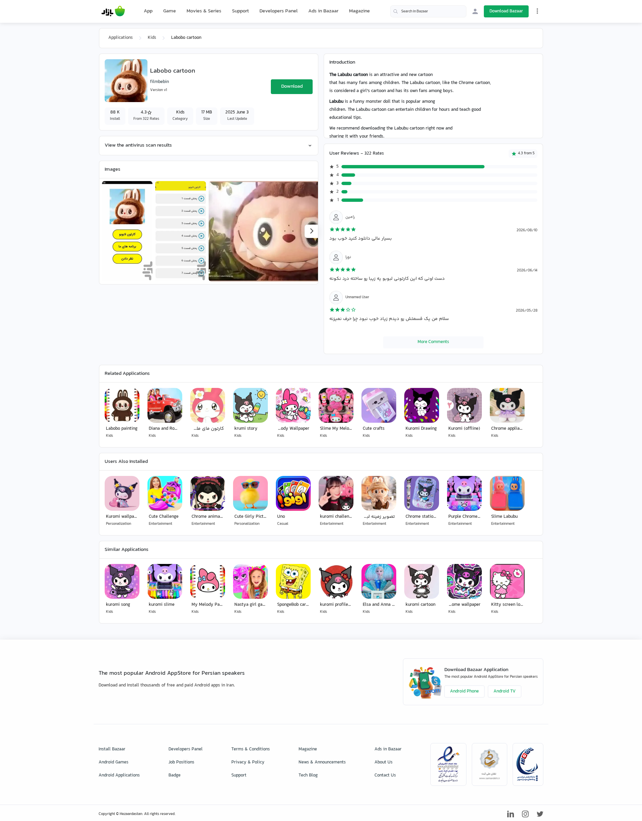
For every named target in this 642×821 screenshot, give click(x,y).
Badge (175, 775)
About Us (383, 762)
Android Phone (464, 691)
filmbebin (159, 82)
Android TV (505, 691)
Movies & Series (204, 11)
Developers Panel (278, 11)
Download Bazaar (506, 11)
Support (240, 11)
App (148, 11)
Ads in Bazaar (323, 11)
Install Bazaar (112, 749)
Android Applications (119, 775)
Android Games (113, 762)
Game (169, 11)
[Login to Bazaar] (475, 11)
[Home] (113, 11)
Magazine (359, 11)
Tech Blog (308, 775)
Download (292, 86)
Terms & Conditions (250, 749)
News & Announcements (322, 762)
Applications (120, 38)
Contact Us (385, 775)
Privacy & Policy (247, 762)
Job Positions (181, 762)
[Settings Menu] (537, 11)
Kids (152, 38)
